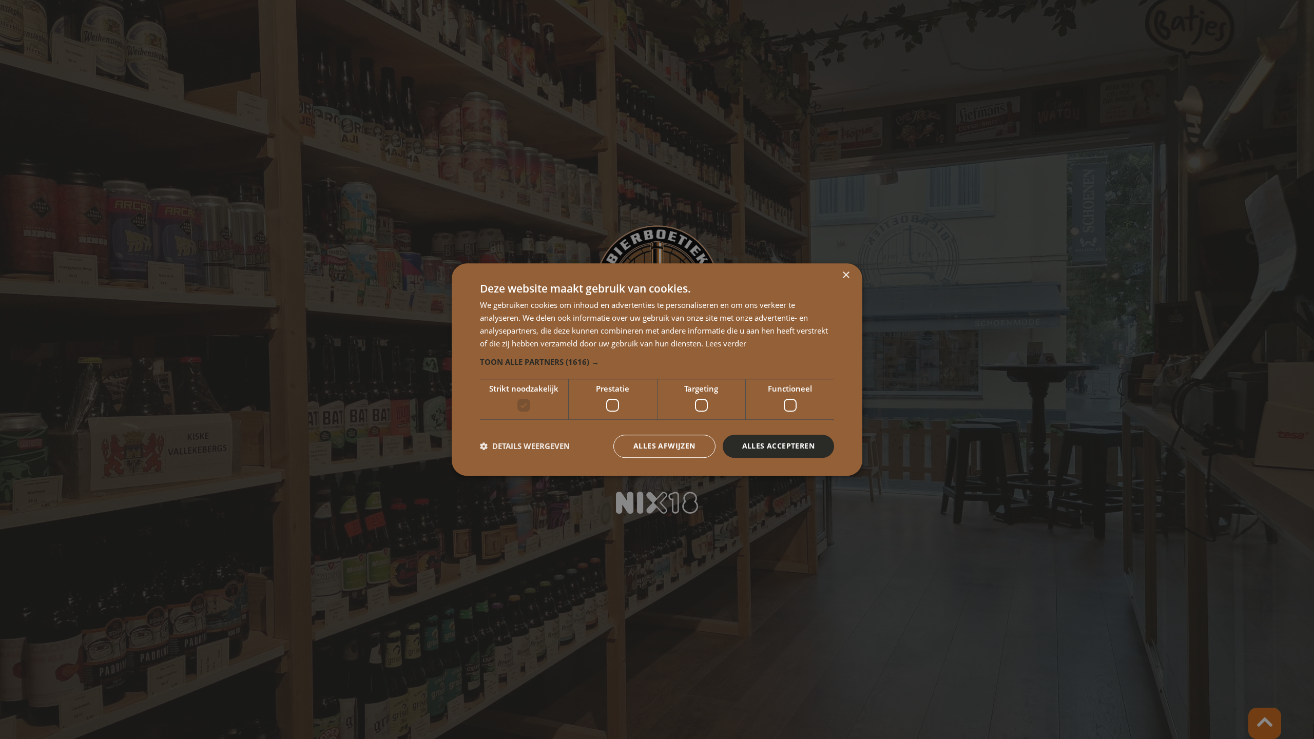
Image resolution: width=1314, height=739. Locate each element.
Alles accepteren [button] (778, 446)
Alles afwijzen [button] (664, 446)
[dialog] (657, 369)
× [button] (845, 275)
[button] (657, 362)
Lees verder (725, 343)
